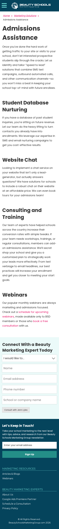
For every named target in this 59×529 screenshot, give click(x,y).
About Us (7, 494)
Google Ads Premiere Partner (19, 499)
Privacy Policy (10, 508)
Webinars (7, 478)
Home (6, 15)
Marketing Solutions (25, 15)
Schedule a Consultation (16, 503)
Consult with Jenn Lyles (15, 410)
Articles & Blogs (11, 474)
